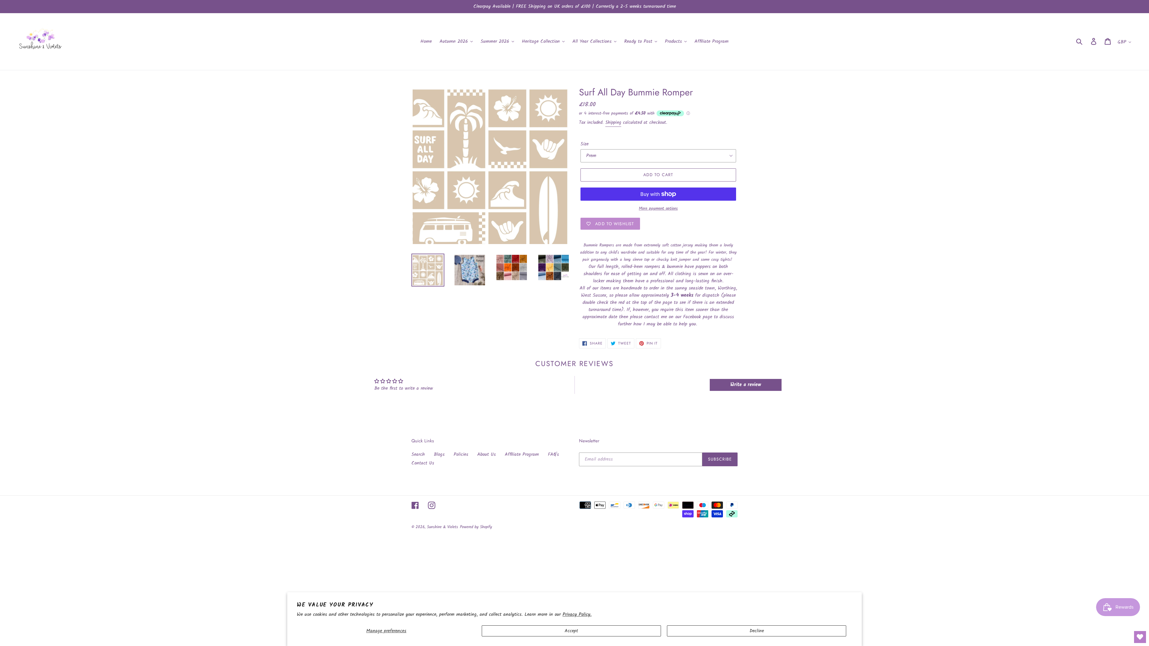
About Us (486, 454)
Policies (461, 454)
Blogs (439, 454)
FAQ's (553, 454)
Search (418, 454)
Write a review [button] (745, 384)
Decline (757, 631)
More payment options (658, 208)
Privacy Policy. (577, 614)
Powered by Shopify (476, 527)
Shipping (613, 122)
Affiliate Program (522, 454)
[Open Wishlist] (1140, 637)
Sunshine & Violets (442, 527)
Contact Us (422, 463)
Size (584, 144)
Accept (571, 631)
